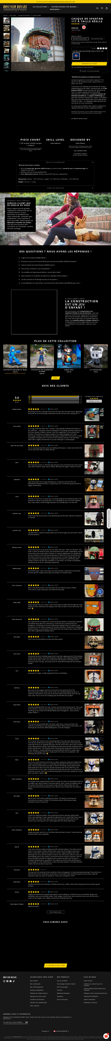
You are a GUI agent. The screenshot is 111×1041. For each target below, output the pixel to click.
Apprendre (55, 9)
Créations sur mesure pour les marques (93, 984)
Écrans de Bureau (62, 999)
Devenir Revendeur (89, 999)
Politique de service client (38, 996)
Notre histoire (88, 981)
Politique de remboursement (39, 993)
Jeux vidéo (13, 15)
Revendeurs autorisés (90, 1002)
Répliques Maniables (63, 993)
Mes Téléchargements (36, 987)
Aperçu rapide (15, 366)
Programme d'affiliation (91, 996)
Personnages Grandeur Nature (66, 984)
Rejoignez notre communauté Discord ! (95, 993)
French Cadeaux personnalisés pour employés (95, 989)
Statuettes (60, 996)
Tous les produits (62, 981)
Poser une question (55, 188)
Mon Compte (34, 981)
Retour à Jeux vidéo (56, 965)
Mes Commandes (35, 984)
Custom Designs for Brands (64, 7)
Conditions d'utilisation (37, 999)
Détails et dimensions (55, 162)
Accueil (5, 15)
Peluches (59, 990)
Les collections (40, 7)
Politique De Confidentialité (38, 1002)
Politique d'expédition (36, 990)
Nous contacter (34, 1006)
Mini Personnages (62, 987)
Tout (55, 378)
